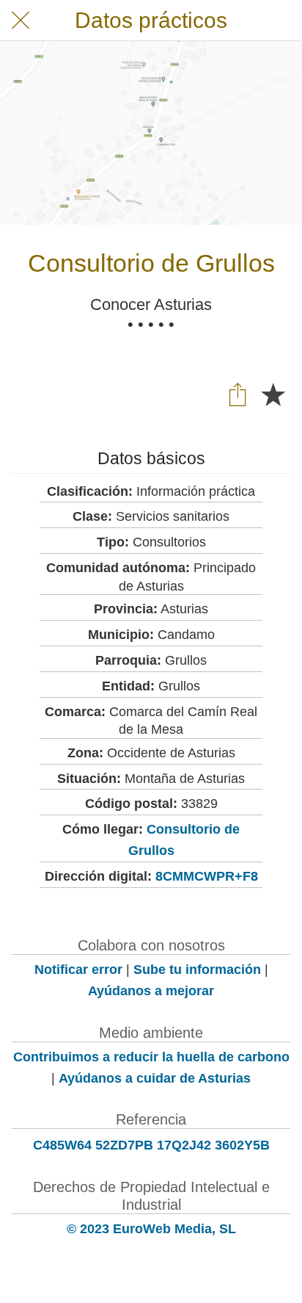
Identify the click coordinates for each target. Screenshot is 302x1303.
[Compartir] (237, 393)
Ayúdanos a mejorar (151, 990)
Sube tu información (197, 969)
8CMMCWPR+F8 (206, 876)
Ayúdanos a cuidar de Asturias (155, 1078)
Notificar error (78, 969)
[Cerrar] (20, 20)
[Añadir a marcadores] (272, 393)
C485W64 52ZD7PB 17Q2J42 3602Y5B (151, 1145)
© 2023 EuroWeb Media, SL (151, 1228)
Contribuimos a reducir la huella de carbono (151, 1057)
